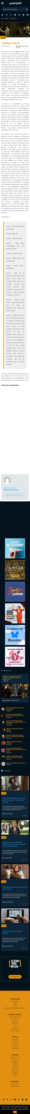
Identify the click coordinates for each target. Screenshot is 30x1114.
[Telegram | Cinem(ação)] (15, 548)
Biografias (15, 1023)
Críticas (15, 1037)
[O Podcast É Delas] (15, 656)
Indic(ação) (15, 1028)
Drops (15, 1026)
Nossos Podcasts (15, 1015)
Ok (15, 1112)
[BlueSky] (15, 15)
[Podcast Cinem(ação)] (15, 613)
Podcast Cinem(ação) (15, 1017)
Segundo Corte (15, 1030)
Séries (15, 1075)
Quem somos (15, 1001)
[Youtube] (27, 15)
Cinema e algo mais (15, 1057)
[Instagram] (2, 15)
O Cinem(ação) (15, 999)
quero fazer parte (15, 976)
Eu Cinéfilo (15, 1064)
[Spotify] (23, 15)
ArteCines (15, 1072)
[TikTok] (19, 15)
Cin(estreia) (15, 1059)
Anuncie (15, 1006)
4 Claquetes (15, 1046)
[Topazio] (15, 591)
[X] (11, 15)
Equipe (15, 1003)
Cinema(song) (15, 1061)
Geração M (15, 1019)
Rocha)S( (15, 1066)
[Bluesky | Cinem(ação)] (15, 635)
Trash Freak (15, 1068)
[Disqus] (15, 407)
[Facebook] (6, 15)
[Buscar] (26, 9)
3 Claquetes (15, 1044)
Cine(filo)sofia (15, 1070)
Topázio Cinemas (15, 1086)
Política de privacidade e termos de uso (15, 1008)
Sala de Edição (15, 1084)
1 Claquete (15, 1039)
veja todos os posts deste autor (14, 495)
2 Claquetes (15, 1041)
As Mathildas (15, 1021)
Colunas (15, 1055)
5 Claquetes (15, 1048)
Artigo (6, 18)
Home (2, 18)
